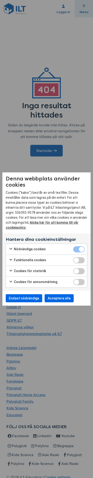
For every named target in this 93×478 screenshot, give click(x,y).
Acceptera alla (59, 298)
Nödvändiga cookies (29, 249)
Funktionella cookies (29, 260)
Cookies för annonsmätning (35, 282)
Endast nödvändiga (24, 298)
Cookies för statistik (29, 271)
